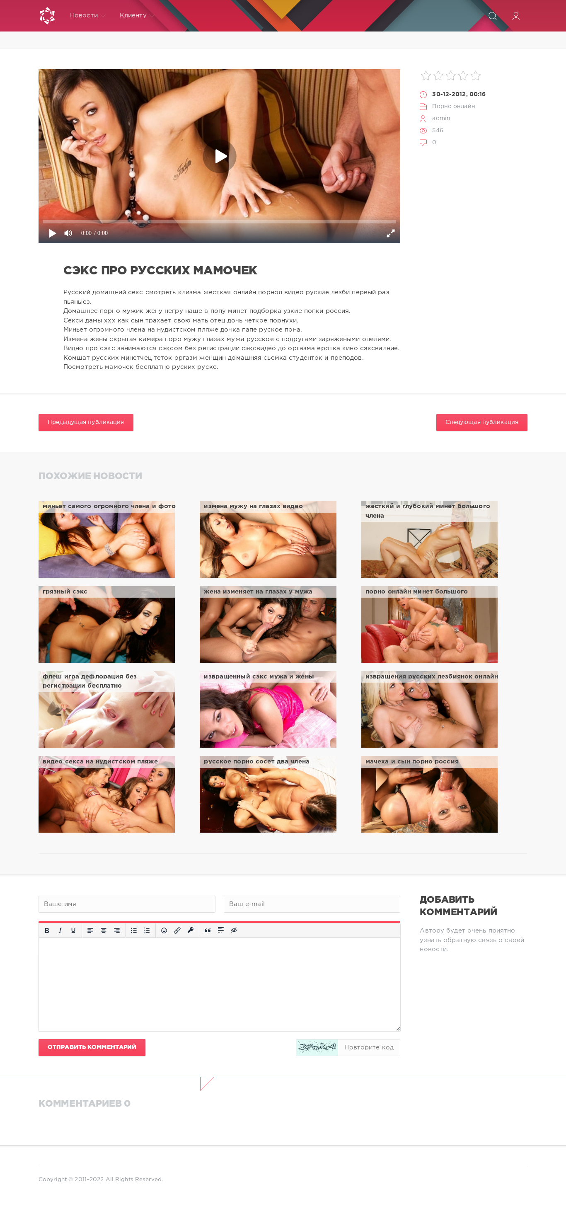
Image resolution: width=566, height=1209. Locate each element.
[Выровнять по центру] (103, 930)
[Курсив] (60, 930)
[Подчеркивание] (73, 930)
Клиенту (133, 15)
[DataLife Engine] (47, 15)
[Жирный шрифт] (47, 930)
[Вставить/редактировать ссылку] (177, 930)
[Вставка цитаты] (207, 930)
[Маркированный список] (134, 930)
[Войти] (515, 15)
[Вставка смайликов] (164, 930)
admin (441, 118)
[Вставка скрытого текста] (234, 930)
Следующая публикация (481, 422)
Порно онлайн (453, 106)
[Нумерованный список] (147, 930)
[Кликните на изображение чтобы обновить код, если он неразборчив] (317, 1047)
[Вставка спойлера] (221, 930)
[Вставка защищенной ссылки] (190, 930)
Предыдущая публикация (86, 422)
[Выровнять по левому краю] (90, 930)
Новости (84, 15)
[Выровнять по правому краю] (117, 930)
